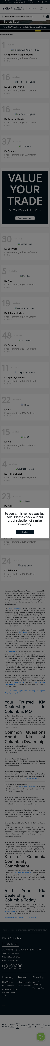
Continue (25, 532)
